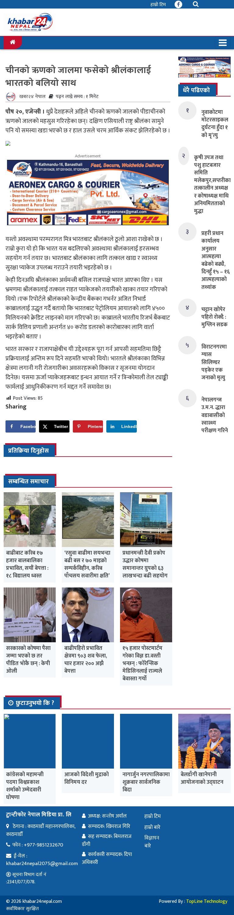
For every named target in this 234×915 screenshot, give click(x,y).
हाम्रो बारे (152, 827)
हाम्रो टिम (158, 5)
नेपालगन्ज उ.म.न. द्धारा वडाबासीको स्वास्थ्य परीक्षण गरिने (214, 415)
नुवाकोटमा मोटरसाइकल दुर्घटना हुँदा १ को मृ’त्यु (214, 124)
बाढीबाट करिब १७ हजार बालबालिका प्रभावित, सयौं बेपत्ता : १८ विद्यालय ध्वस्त (27, 565)
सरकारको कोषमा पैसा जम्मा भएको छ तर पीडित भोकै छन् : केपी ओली (28, 660)
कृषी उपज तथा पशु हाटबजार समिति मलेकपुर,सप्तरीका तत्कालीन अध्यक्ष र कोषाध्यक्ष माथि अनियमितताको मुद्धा (212, 184)
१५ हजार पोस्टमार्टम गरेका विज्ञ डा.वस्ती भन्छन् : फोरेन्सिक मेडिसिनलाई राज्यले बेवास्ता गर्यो (142, 664)
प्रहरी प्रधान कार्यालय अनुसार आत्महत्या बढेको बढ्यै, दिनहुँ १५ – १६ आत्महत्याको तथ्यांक (215, 260)
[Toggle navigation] (223, 43)
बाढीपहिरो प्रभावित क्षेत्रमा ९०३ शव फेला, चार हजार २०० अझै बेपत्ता (85, 660)
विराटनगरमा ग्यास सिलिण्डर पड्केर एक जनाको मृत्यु (214, 362)
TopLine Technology (206, 901)
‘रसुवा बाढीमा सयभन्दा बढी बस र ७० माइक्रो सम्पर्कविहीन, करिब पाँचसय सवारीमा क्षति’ (87, 565)
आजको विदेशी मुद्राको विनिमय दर (86, 778)
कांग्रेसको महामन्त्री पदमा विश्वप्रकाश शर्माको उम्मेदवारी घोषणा (25, 786)
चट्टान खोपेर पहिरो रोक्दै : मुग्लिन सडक (214, 317)
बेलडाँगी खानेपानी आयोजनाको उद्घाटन (202, 778)
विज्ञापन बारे (151, 842)
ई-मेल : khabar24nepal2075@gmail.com (42, 860)
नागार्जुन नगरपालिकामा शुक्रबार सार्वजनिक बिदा (146, 782)
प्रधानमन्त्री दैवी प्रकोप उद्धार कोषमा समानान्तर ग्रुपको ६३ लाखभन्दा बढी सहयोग (145, 565)
